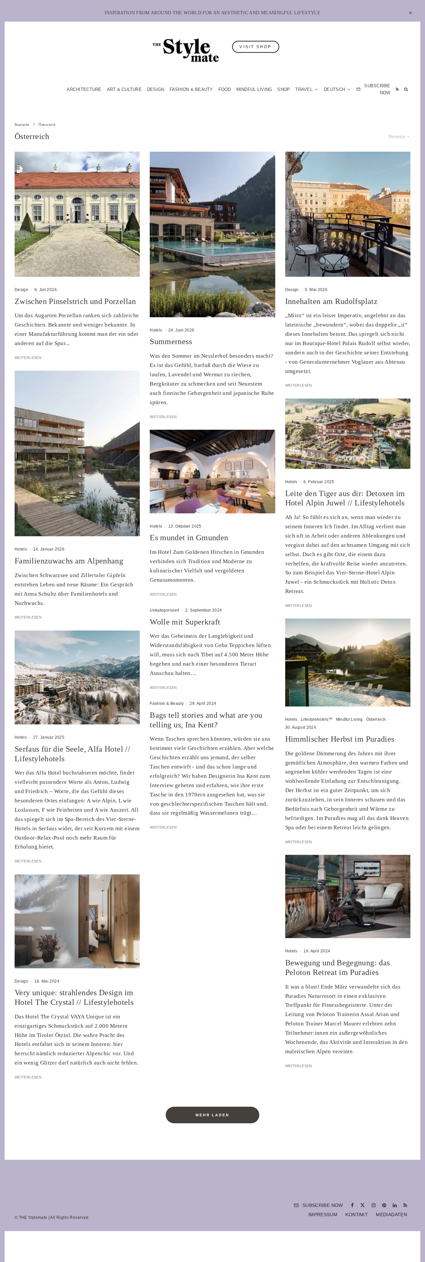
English (279, 708)
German (280, 696)
